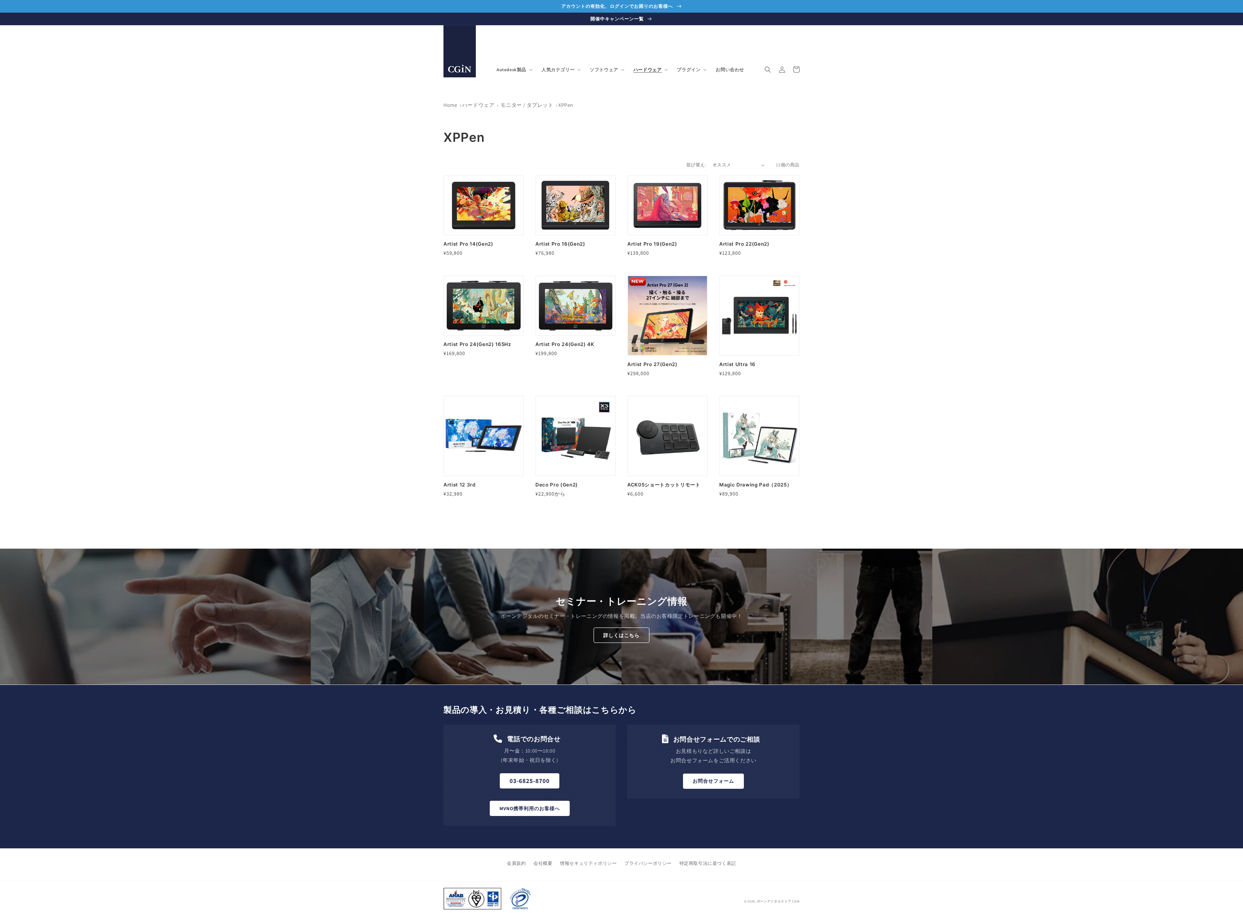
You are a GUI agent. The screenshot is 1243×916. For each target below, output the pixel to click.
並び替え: (696, 165)
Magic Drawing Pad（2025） (755, 485)
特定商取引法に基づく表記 (707, 863)
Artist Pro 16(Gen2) (560, 244)
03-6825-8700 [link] (530, 780)
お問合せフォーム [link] (713, 781)
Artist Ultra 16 (737, 364)
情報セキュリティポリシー (588, 863)
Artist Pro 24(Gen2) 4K (564, 344)
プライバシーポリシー (648, 863)
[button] (514, 69)
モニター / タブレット (527, 105)
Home (450, 105)
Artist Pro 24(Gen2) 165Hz (477, 344)
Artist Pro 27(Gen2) (652, 364)
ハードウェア (478, 105)
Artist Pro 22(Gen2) (744, 244)
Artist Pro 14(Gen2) (468, 244)
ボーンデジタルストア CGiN (778, 901)
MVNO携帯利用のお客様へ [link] (529, 808)
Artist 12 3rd (459, 485)
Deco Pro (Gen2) (556, 485)
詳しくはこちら (621, 635)
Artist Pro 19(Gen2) (652, 244)
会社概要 (542, 863)
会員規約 (516, 863)
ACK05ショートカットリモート (663, 485)
